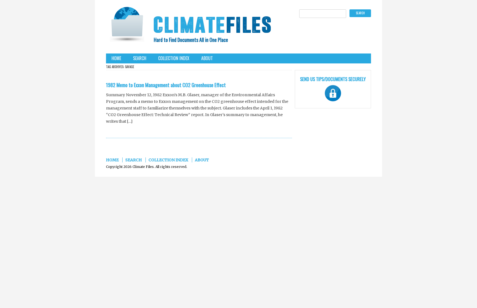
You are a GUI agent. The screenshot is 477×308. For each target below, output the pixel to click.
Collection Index (173, 58)
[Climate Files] (126, 26)
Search (139, 58)
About (207, 58)
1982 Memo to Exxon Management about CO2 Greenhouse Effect (166, 85)
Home (116, 58)
